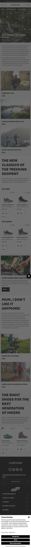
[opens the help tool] (29, 276)
